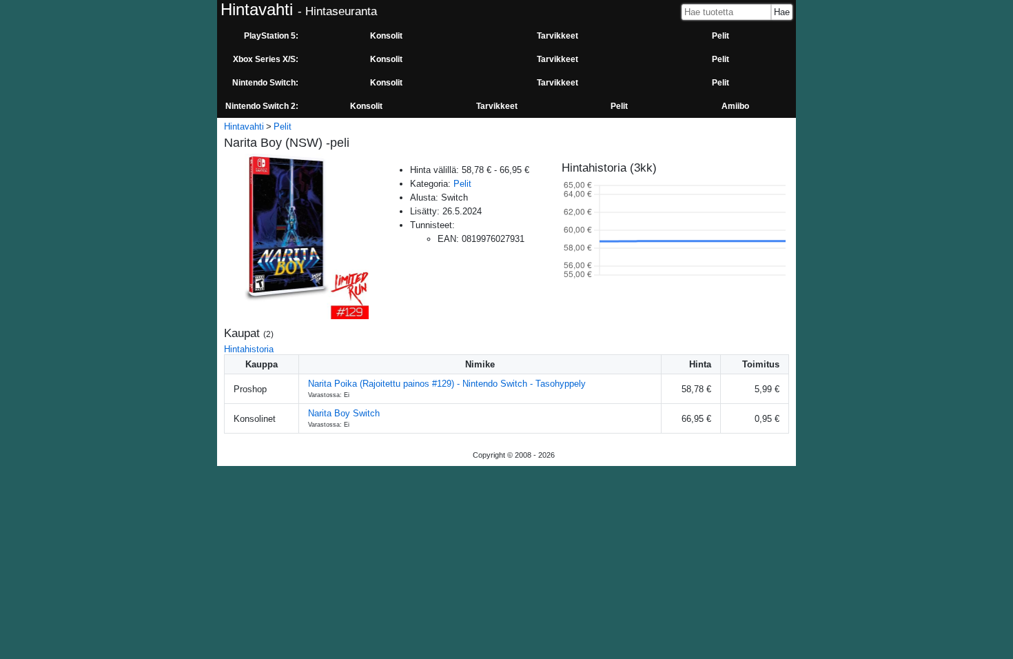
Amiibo (735, 106)
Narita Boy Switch (344, 413)
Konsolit (386, 36)
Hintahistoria (249, 349)
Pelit (720, 36)
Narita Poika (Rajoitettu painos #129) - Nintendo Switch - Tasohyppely (447, 383)
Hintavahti (244, 126)
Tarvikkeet (557, 36)
